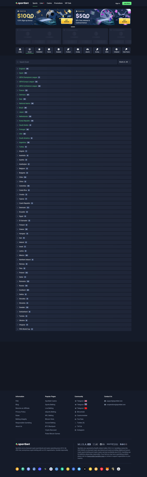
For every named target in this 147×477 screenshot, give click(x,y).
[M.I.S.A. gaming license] (84, 444)
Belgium (22, 168)
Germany (22, 95)
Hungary (22, 234)
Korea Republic (24, 121)
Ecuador (22, 212)
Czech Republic (24, 203)
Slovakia (22, 299)
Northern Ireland (25, 260)
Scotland (22, 290)
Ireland (21, 242)
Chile (21, 177)
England (22, 69)
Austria (21, 160)
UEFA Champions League (28, 77)
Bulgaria (22, 173)
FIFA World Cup (24, 329)
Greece (21, 229)
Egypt (21, 216)
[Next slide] (131, 17)
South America (24, 138)
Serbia (21, 294)
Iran (20, 238)
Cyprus (21, 199)
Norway (22, 264)
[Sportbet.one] (22, 3)
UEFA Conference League (28, 86)
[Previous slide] (15, 17)
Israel (21, 247)
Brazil (21, 108)
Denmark (22, 208)
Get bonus (66, 21)
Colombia (22, 186)
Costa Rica (23, 190)
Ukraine (22, 320)
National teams (24, 103)
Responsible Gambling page (95, 456)
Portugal (22, 129)
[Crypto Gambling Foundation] (95, 444)
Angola (21, 151)
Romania (22, 281)
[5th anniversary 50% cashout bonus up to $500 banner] (102, 17)
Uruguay (22, 325)
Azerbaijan (23, 164)
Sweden (22, 307)
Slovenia (22, 303)
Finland (22, 225)
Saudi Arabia (23, 125)
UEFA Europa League (26, 82)
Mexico (21, 255)
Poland (21, 273)
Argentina (22, 142)
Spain (21, 73)
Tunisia (21, 316)
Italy (20, 99)
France (21, 90)
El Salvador (23, 221)
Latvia (21, 251)
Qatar (21, 277)
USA (20, 134)
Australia (22, 155)
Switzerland (23, 312)
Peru (20, 268)
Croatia (21, 195)
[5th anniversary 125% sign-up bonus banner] (44, 17)
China (21, 181)
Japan (21, 112)
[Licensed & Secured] (102, 444)
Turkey (21, 147)
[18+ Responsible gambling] (123, 444)
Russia (21, 286)
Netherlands (23, 116)
